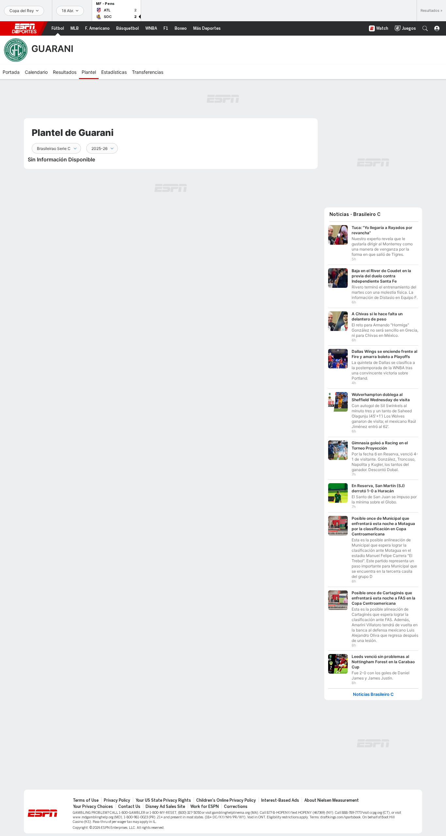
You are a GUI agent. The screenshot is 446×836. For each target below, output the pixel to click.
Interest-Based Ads (280, 800)
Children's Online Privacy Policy (226, 800)
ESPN (24, 28)
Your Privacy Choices (93, 806)
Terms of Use (86, 800)
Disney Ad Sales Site (165, 806)
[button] (425, 28)
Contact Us (129, 806)
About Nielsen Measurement (331, 800)
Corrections (235, 806)
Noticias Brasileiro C (373, 694)
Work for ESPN (204, 806)
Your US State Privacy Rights (163, 800)
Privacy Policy (117, 800)
